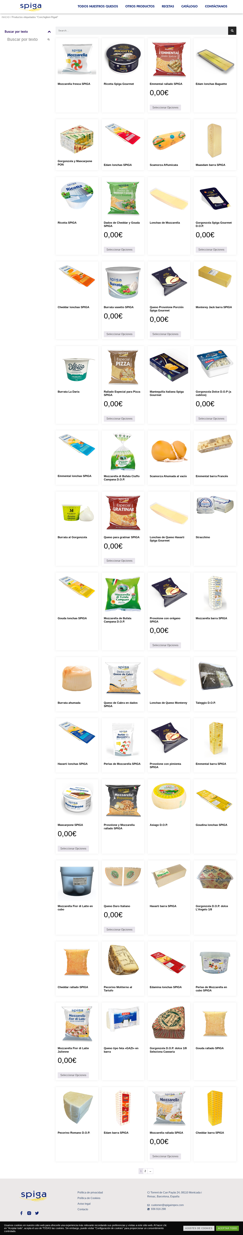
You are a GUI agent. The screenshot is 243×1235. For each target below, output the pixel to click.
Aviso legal (84, 1203)
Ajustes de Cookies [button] (198, 1228)
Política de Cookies (89, 1198)
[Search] (232, 31)
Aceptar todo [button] (227, 1228)
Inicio (6, 17)
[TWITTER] (37, 1213)
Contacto (83, 1209)
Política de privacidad (90, 1192)
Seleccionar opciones (165, 107)
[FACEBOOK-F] (21, 1213)
